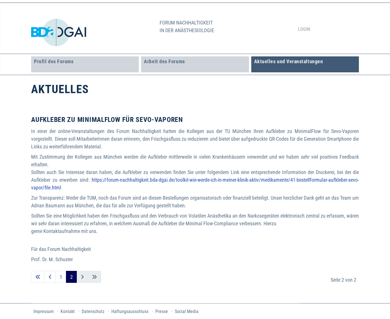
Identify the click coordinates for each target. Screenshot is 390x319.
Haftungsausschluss (129, 311)
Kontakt (68, 311)
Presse (161, 311)
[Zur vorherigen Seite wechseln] (50, 277)
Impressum (43, 311)
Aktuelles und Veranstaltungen (288, 61)
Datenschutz (93, 311)
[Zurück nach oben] (379, 307)
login (304, 29)
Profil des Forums (53, 61)
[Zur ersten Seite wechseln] (38, 277)
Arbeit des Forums (164, 61)
